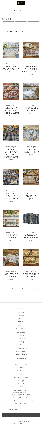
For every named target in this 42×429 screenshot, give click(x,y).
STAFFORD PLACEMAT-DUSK (31, 150)
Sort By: (6, 31)
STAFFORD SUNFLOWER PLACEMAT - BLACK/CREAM (11, 153)
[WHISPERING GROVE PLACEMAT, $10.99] (11, 50)
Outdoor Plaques (21, 348)
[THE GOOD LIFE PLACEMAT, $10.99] (31, 92)
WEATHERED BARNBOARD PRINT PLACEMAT (11, 110)
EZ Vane (21, 374)
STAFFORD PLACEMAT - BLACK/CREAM (11, 196)
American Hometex (21, 377)
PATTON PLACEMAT (31, 194)
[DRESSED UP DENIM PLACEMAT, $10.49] (31, 219)
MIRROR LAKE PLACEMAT (11, 236)
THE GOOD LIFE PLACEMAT (31, 109)
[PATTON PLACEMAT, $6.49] (31, 177)
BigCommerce (24, 421)
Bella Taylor (21, 381)
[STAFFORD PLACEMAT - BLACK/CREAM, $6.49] (11, 177)
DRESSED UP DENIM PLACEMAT (31, 236)
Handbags (21, 332)
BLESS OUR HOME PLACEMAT (31, 275)
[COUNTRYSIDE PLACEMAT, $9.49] (11, 258)
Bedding (21, 335)
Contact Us (21, 312)
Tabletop (21, 342)
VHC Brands (21, 371)
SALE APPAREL (21, 329)
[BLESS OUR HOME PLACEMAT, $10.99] (31, 258)
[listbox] (16, 31)
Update (34, 23)
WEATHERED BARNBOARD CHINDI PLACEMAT (31, 69)
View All (21, 384)
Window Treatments (21, 345)
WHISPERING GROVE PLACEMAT (11, 67)
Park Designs (21, 358)
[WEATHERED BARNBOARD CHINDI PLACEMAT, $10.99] (31, 50)
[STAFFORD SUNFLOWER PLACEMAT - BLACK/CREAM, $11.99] (11, 133)
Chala (21, 368)
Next (36, 289)
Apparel (21, 326)
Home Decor (21, 338)
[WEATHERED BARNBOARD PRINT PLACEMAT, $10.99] (11, 92)
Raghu (21, 361)
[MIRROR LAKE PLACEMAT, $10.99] (11, 219)
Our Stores (21, 316)
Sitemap (21, 319)
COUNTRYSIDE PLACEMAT (11, 275)
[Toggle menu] (3, 3)
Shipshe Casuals (21, 364)
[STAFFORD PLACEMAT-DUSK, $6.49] (31, 133)
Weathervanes (21, 351)
